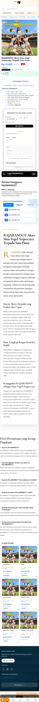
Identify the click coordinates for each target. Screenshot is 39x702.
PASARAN (8, 117)
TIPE (21, 118)
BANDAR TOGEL (13, 17)
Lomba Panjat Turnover (19, 205)
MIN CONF (9, 122)
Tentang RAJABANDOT (8, 678)
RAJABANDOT (7, 13)
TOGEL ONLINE (19, 13)
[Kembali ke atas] (35, 689)
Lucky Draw (8, 205)
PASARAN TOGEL (32, 13)
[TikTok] (11, 669)
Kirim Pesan (9, 661)
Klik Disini (18, 105)
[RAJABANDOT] (19, 3)
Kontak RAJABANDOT (8, 681)
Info (34, 174)
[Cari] (3, 9)
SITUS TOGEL (22, 17)
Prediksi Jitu (30, 205)
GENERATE (19, 126)
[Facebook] (3, 669)
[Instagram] (7, 669)
